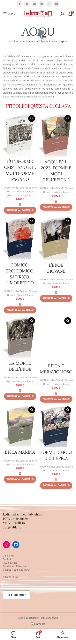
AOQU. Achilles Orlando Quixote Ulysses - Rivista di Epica (20, 189)
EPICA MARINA (20, 452)
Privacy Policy (10, 576)
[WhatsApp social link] (49, 4)
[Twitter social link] (27, 4)
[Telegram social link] (56, 4)
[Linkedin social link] (42, 4)
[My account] (62, 14)
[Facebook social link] (19, 4)
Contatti (7, 559)
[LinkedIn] (15, 544)
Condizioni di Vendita (14, 566)
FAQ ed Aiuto (10, 562)
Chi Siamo (8, 555)
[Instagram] (6, 544)
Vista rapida (31, 118)
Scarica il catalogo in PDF (17, 569)
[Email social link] (34, 4)
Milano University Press (20, 195)
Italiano (18, 595)
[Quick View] (20, 204)
